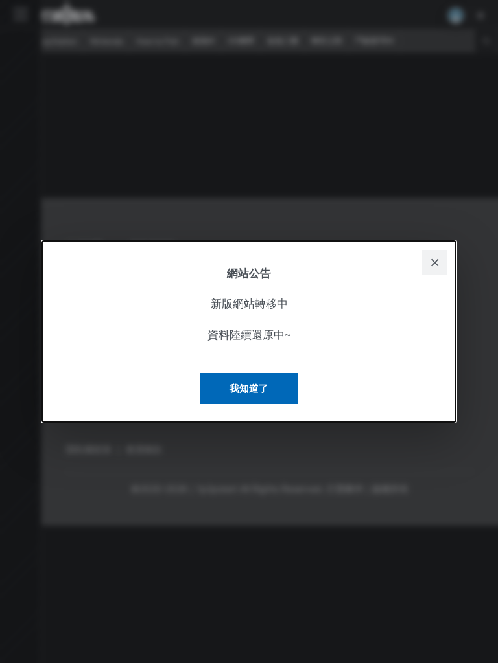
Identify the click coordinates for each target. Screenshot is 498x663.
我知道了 (249, 388)
